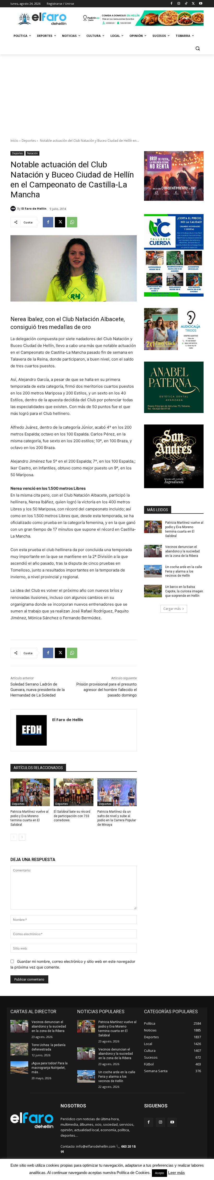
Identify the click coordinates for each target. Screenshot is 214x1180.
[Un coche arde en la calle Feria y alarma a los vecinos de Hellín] (153, 571)
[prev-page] (13, 837)
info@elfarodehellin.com (95, 1146)
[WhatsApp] (72, 222)
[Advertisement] (107, 93)
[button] (197, 48)
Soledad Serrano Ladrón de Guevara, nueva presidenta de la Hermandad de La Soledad (37, 690)
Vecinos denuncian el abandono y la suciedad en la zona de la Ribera (182, 551)
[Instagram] (179, 4)
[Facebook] (172, 4)
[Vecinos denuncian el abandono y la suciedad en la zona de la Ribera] (153, 551)
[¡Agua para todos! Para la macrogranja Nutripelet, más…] (19, 1067)
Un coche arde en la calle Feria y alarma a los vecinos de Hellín (183, 571)
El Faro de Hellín (33, 208)
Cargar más (172, 608)
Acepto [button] (159, 1173)
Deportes (29, 140)
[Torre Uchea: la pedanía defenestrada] (19, 1049)
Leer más (176, 1172)
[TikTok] (186, 4)
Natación (32, 153)
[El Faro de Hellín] (13, 208)
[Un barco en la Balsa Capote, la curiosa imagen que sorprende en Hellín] (153, 591)
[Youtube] (201, 4)
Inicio (14, 140)
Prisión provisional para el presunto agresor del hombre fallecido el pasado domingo (106, 690)
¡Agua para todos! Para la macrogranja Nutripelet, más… (50, 1067)
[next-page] (22, 837)
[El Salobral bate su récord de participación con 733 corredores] (73, 792)
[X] (193, 4)
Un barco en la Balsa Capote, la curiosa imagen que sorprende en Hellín (184, 591)
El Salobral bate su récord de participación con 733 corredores (72, 816)
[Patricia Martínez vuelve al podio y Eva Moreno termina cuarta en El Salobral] (30, 792)
